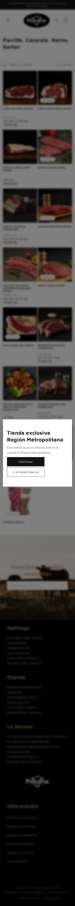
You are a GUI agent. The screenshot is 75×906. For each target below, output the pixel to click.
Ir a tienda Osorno (26, 472)
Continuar (26, 462)
